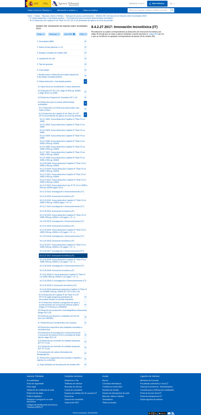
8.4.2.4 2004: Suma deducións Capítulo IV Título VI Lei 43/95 (62, 137)
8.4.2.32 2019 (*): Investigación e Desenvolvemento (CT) (63, 281)
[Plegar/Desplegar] (85, 41)
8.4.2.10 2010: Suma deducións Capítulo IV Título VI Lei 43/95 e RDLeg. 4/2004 (63, 170)
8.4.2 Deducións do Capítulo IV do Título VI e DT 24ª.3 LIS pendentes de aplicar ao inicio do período (71, 20)
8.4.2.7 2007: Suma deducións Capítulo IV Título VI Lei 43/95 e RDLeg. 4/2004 (62, 153)
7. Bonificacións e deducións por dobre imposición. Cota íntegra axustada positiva (58, 76)
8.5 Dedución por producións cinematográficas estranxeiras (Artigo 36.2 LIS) (62, 311)
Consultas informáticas (111, 384)
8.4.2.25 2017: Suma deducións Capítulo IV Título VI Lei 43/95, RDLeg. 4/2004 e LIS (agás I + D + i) (63, 246)
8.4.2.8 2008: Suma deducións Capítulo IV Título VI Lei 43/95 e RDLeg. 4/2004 (62, 159)
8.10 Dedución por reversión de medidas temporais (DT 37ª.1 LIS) (59, 342)
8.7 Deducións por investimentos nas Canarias (57, 323)
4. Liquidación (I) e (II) (46, 59)
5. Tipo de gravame (45, 64)
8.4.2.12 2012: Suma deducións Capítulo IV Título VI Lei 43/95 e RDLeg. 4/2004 (63, 181)
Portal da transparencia (149, 396)
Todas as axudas (109, 403)
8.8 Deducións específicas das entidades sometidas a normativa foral (60, 328)
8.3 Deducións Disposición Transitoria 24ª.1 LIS (57, 97)
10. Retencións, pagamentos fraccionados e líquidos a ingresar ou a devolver (59, 359)
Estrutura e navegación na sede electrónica (40, 400)
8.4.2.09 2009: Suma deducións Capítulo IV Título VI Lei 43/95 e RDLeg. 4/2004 (63, 164)
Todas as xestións (90, 10)
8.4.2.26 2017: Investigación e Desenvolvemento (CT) (62, 251)
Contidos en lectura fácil (112, 387)
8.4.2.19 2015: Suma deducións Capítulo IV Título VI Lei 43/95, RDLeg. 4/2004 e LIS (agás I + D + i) (63, 216)
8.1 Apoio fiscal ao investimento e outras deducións (59, 87)
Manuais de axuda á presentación (80, 16)
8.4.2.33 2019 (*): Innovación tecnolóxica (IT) (58, 285)
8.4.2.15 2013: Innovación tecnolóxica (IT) (57, 196)
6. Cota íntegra (43, 70)
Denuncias (69, 396)
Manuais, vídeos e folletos (53, 16)
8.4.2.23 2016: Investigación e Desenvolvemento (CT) (62, 236)
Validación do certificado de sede (40, 390)
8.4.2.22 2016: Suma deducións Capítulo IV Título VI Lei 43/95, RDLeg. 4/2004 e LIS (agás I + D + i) (63, 231)
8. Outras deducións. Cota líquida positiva (47, 18)
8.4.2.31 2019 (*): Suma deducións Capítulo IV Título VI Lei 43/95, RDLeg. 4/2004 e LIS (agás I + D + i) (62, 276)
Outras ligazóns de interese (151, 399)
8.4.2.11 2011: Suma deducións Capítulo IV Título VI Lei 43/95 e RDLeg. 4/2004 (63, 175)
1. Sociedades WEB (45, 41)
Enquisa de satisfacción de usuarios (79, 393)
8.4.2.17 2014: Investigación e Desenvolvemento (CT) (62, 206)
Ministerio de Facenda (149, 380)
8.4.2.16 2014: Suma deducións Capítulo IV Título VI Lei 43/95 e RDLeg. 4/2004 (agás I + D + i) (63, 201)
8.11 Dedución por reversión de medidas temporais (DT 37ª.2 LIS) (59, 347)
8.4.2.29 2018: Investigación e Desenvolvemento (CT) (62, 266)
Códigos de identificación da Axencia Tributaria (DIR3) (42, 406)
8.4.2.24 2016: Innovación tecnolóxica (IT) (57, 241)
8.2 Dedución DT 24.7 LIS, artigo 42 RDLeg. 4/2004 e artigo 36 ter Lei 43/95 (59, 92)
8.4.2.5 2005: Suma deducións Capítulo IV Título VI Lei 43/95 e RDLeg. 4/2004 (62, 142)
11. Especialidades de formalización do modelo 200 (58, 365)
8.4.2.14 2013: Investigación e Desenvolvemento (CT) (62, 192)
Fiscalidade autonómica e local (153, 384)
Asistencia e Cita (72, 380)
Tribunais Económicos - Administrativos (156, 387)
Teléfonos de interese (73, 384)
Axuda (37, 16)
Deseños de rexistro (110, 390)
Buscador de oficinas (73, 387)
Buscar (105, 380)
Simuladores (107, 399)
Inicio (30, 16)
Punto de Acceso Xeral (149, 393)
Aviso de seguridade (35, 384)
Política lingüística (34, 396)
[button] (172, 3)
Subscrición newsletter (74, 399)
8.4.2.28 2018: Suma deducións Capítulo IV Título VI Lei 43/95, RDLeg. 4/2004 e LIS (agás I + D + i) (63, 261)
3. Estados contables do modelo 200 (52, 53)
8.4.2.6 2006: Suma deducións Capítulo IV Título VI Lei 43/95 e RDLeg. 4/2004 (62, 148)
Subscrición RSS (72, 403)
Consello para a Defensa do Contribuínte (157, 390)
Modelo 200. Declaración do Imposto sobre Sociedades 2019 (121, 16)
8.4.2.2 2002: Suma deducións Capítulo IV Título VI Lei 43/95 (62, 126)
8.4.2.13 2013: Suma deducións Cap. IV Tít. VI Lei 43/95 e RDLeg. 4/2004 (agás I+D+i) (63, 186)
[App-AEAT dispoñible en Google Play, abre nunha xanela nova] (152, 413)
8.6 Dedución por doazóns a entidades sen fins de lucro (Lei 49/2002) (58, 317)
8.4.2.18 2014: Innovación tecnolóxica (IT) (57, 211)
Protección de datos (35, 393)
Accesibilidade (33, 380)
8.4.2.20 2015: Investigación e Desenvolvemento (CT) (62, 221)
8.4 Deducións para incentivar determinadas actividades (90, 18)
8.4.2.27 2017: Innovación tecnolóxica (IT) (57, 256)
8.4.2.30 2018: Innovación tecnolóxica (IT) (57, 270)
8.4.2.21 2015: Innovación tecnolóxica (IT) (57, 226)
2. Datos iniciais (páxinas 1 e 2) (50, 47)
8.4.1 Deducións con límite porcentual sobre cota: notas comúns (59, 109)
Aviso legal (31, 387)
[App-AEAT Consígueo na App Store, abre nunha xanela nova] (162, 413)
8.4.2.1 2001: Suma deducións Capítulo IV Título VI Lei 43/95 (62, 120)
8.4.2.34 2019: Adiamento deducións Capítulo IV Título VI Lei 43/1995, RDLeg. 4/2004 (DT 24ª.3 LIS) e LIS (63, 290)
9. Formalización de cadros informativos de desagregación (54, 353)
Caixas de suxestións (73, 390)
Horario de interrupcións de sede (115, 393)
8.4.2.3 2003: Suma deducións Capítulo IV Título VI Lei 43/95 (62, 131)
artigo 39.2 (153, 34)
